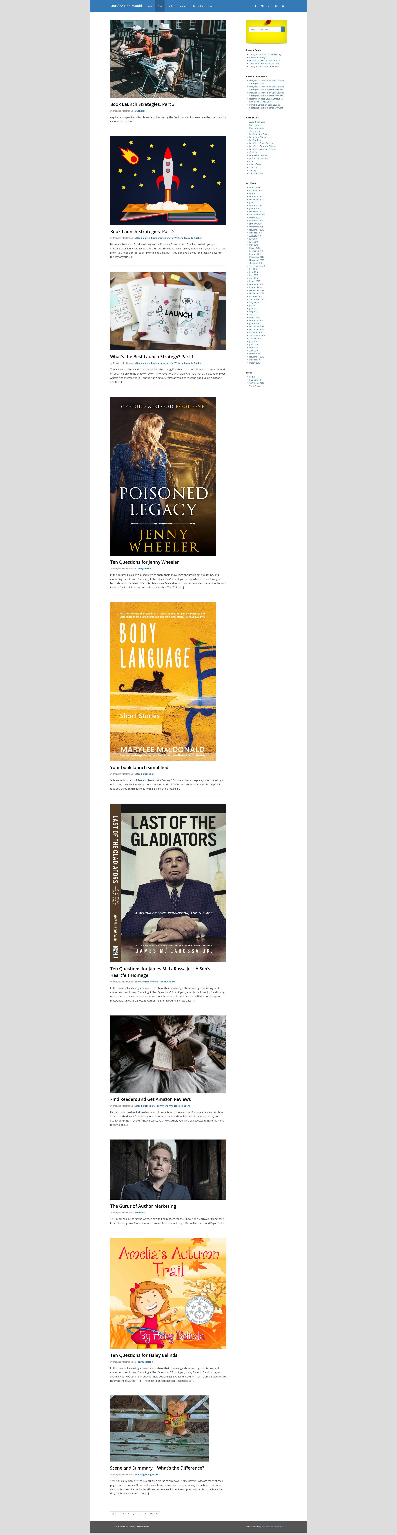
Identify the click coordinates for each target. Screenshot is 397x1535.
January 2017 (255, 323)
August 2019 (255, 235)
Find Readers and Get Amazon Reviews (150, 1099)
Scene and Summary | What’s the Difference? (157, 1468)
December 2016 (256, 326)
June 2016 (253, 344)
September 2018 (257, 266)
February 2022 (256, 196)
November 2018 (256, 260)
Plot (251, 161)
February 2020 (256, 220)
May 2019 (253, 244)
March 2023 (254, 187)
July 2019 (253, 238)
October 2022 (255, 190)
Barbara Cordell (256, 104)
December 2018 (256, 256)
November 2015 (256, 356)
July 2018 (253, 269)
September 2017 (257, 299)
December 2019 (256, 226)
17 (151, 1514)
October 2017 (255, 296)
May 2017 (253, 311)
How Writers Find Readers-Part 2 (264, 60)
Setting (252, 170)
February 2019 (256, 250)
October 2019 (255, 232)
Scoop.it (253, 167)
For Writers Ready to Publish (186, 237)
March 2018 (254, 281)
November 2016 (256, 329)
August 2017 (255, 302)
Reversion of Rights (258, 57)
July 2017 (253, 305)
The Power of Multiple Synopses (264, 63)
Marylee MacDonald (126, 6)
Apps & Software (257, 121)
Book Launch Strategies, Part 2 (142, 231)
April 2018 (253, 278)
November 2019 (256, 229)
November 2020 (256, 211)
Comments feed (256, 382)
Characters (254, 131)
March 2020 (254, 217)
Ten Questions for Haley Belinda (144, 1355)
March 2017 (254, 317)
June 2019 (253, 241)
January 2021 (255, 208)
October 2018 (255, 263)
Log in (252, 376)
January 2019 (255, 254)
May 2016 (253, 347)
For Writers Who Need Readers (173, 1105)
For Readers (255, 140)
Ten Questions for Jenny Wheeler (144, 562)
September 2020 (257, 214)
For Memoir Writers (147, 981)
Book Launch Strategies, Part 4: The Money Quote (266, 88)
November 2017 (256, 293)
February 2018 (256, 284)
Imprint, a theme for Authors (271, 1526)
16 (145, 1514)
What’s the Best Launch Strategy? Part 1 (152, 357)
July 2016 (253, 341)
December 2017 (256, 290)
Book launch (143, 237)
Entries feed (255, 379)
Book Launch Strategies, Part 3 (142, 104)
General (140, 110)
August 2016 (255, 338)
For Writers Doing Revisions (262, 143)
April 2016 (253, 350)
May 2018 (253, 275)
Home (150, 5)
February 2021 (256, 205)
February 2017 (256, 320)
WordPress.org (256, 385)
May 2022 (253, 193)
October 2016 (255, 332)
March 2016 (254, 353)
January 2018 (255, 287)
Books (170, 5)
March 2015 (254, 362)
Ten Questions (144, 568)
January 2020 (255, 223)
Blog (160, 5)
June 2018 (253, 272)
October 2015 (255, 359)
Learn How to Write (258, 155)
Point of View (255, 164)
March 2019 (254, 248)
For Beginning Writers (148, 1474)
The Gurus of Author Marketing (143, 1206)
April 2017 (253, 314)
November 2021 (256, 199)
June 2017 (253, 308)
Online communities (258, 158)
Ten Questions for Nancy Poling (264, 66)
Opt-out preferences (203, 5)
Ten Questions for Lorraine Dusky (265, 54)
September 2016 (257, 335)
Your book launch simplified (139, 767)
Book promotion (160, 237)
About (183, 5)
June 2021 (253, 202)
